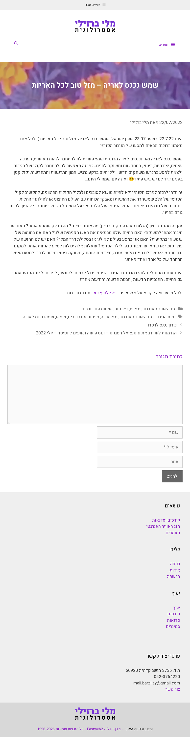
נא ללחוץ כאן (105, 293)
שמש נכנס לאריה (38, 317)
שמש (61, 317)
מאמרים (173, 533)
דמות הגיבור (166, 317)
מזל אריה (109, 317)
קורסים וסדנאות (166, 520)
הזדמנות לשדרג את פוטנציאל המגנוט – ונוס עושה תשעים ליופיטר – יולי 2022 (106, 333)
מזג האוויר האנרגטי (159, 309)
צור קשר (172, 689)
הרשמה (173, 576)
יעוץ (176, 608)
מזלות (135, 309)
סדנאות (173, 620)
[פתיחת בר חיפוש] (16, 43)
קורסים (173, 614)
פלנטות (121, 309)
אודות (175, 570)
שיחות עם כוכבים (97, 309)
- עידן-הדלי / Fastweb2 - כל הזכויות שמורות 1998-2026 (80, 729)
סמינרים (173, 626)
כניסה (175, 564)
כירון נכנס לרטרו (162, 325)
